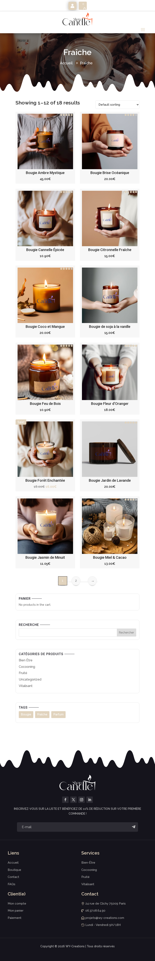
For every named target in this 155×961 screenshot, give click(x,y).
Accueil (66, 63)
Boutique (14, 870)
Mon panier (15, 910)
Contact (13, 877)
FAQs (11, 884)
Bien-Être (88, 862)
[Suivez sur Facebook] (65, 799)
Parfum (58, 714)
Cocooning (27, 667)
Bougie (26, 714)
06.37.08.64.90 (95, 910)
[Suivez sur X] (73, 799)
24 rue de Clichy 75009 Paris (105, 903)
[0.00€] (83, 6)
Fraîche (86, 63)
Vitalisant (25, 686)
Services (90, 853)
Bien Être (25, 660)
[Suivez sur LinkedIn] (89, 799)
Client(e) (16, 893)
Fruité (23, 673)
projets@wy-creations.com (104, 918)
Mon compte (72, 6)
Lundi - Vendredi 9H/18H (103, 925)
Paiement (14, 918)
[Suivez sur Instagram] (81, 799)
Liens (13, 853)
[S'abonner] (133, 827)
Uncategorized (30, 679)
